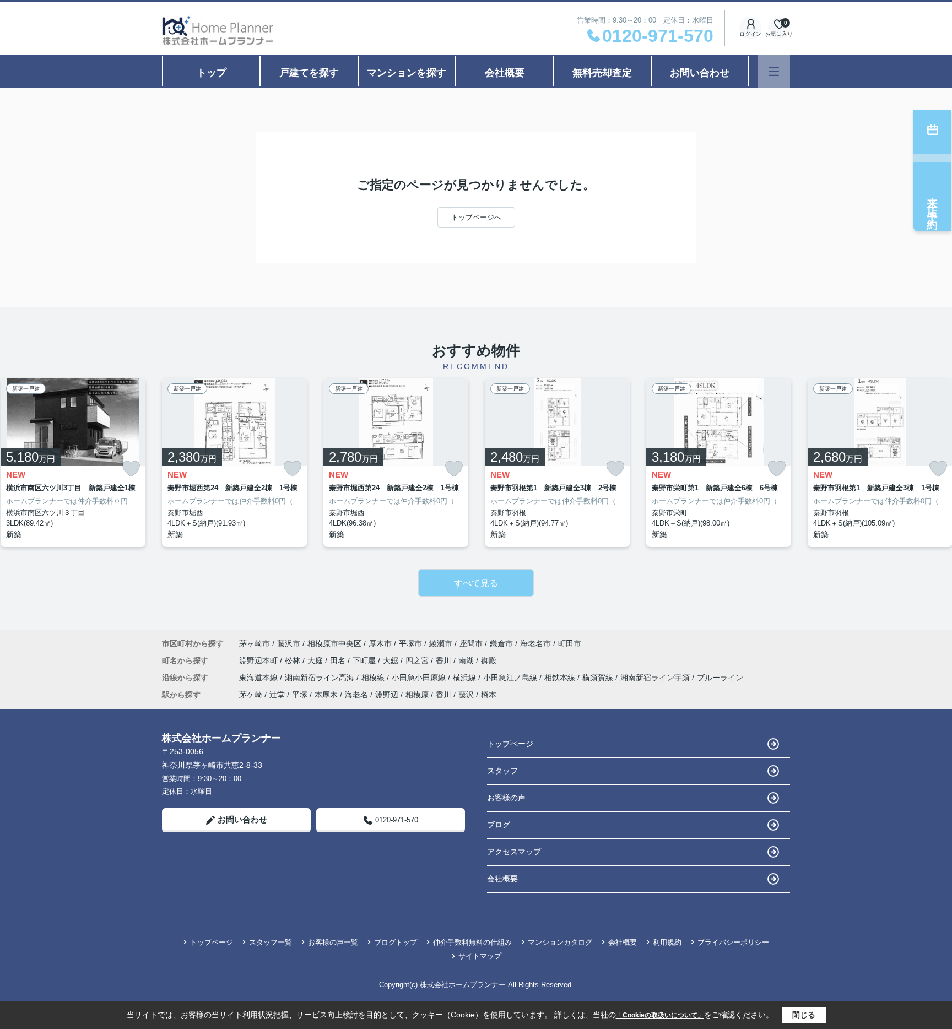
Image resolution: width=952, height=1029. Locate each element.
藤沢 (466, 694)
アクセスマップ (514, 851)
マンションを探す (406, 72)
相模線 (374, 677)
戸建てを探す (309, 72)
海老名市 (535, 643)
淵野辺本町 (259, 660)
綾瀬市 (440, 643)
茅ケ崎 (250, 694)
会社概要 (504, 72)
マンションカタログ (560, 942)
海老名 (356, 694)
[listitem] (234, 462)
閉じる (803, 1014)
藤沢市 (288, 643)
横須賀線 (598, 677)
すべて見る (476, 583)
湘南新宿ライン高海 (320, 677)
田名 (339, 660)
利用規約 (667, 942)
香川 (444, 660)
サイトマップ (479, 956)
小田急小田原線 (420, 677)
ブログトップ (395, 942)
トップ (211, 72)
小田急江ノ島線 (511, 677)
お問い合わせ (699, 72)
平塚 (299, 694)
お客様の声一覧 (333, 942)
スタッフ (502, 770)
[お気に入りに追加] (131, 469)
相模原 (417, 694)
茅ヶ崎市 (254, 643)
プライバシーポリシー (733, 942)
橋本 (488, 694)
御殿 (488, 660)
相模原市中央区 (334, 643)
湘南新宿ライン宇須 (656, 677)
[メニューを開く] (774, 71)
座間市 (471, 643)
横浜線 (465, 677)
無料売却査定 (602, 72)
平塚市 (410, 643)
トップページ (510, 743)
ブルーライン (720, 677)
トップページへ (476, 217)
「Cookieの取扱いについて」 (660, 1015)
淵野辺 (386, 694)
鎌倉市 (501, 643)
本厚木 (326, 694)
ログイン (750, 34)
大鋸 (392, 660)
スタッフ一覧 (270, 942)
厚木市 (380, 643)
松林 (293, 660)
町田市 (569, 643)
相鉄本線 (560, 677)
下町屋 (365, 660)
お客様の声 (506, 797)
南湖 (467, 660)
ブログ (498, 824)
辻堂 (277, 694)
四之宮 (418, 660)
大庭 (316, 660)
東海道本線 (259, 677)
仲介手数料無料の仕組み (472, 942)
